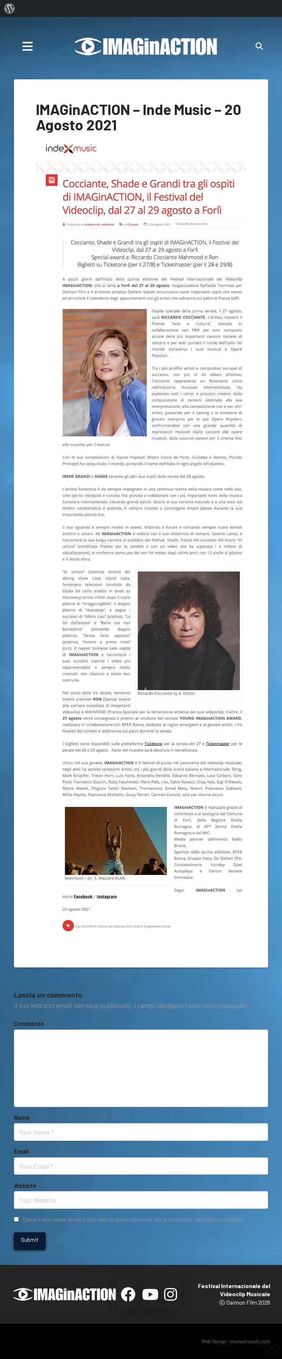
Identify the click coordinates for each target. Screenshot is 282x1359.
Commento (30, 1023)
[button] (27, 46)
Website (25, 1185)
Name (23, 1117)
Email (22, 1151)
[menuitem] (9, 8)
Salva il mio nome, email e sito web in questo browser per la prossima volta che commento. (134, 1219)
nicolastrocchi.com (249, 1341)
